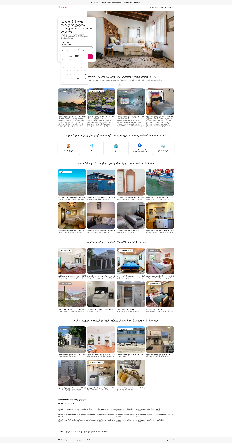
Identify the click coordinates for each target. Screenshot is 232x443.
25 (67, 78)
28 (78, 78)
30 (85, 78)
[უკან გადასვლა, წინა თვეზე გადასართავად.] (63, 56)
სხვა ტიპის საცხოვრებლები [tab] (66, 403)
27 (74, 78)
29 (81, 78)
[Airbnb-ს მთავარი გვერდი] (62, 7)
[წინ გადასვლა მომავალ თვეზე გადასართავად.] (84, 56)
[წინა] (112, 84)
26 (70, 78)
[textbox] (68, 51)
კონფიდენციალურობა (77, 440)
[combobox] (77, 44)
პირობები (89, 440)
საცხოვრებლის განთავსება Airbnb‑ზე (160, 8)
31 (63, 82)
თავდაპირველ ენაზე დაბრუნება (131, 2)
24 (63, 78)
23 (85, 74)
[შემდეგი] (119, 84)
